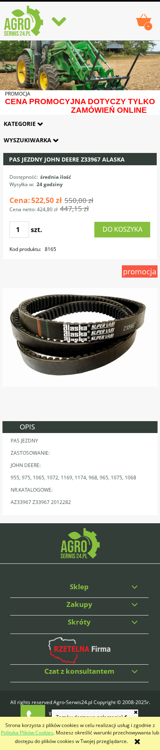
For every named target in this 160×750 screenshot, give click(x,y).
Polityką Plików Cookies (27, 732)
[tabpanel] (80, 474)
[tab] (80, 427)
